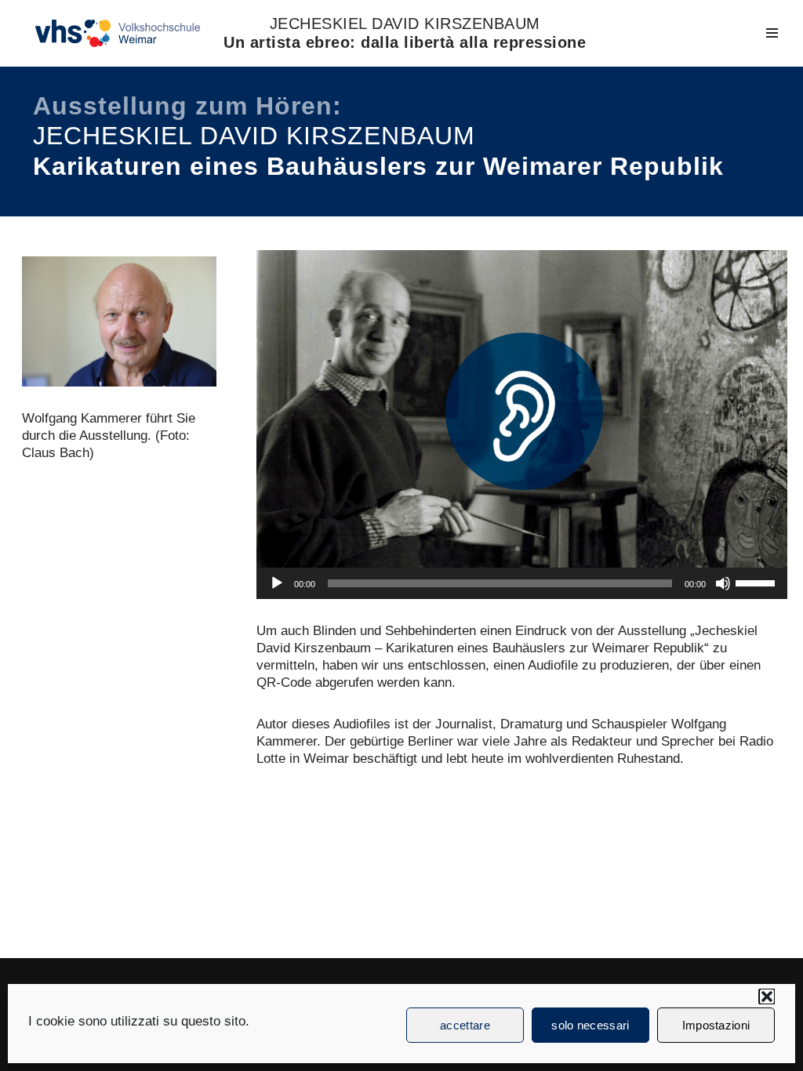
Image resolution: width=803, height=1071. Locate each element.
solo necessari (590, 1025)
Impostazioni (716, 1025)
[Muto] (723, 583)
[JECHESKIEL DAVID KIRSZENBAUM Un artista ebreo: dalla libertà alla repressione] (117, 33)
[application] (521, 583)
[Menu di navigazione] (772, 33)
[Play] (277, 583)
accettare (465, 1025)
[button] (767, 996)
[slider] (757, 582)
